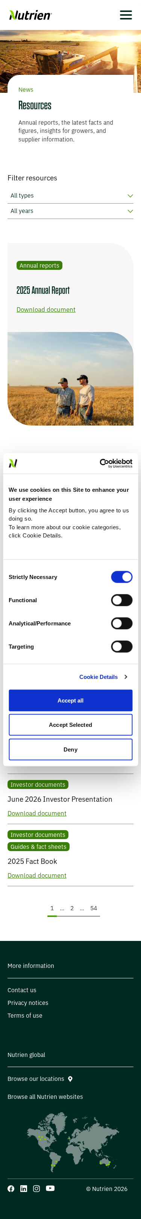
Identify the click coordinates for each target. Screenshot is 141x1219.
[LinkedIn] (23, 1188)
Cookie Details (98, 676)
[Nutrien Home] (30, 15)
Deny (70, 749)
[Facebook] (11, 1188)
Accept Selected (70, 725)
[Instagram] (36, 1188)
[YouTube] (50, 1188)
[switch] (121, 600)
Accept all (71, 700)
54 (95, 908)
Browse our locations (36, 1079)
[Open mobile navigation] (125, 14)
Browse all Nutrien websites (45, 1097)
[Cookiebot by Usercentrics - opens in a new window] (100, 463)
